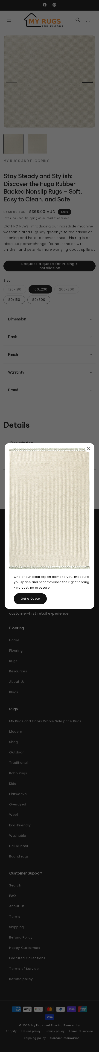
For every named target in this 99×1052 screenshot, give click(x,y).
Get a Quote (30, 599)
